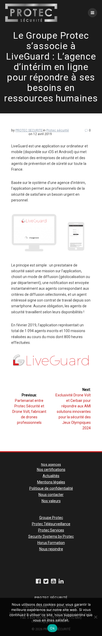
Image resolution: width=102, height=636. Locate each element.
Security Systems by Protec (51, 536)
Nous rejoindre (51, 549)
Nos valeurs (51, 501)
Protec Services (51, 530)
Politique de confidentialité (51, 488)
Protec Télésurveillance (51, 524)
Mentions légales (51, 482)
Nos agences (51, 464)
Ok (52, 628)
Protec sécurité (57, 130)
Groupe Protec (51, 518)
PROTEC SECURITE (29, 130)
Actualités (51, 476)
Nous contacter (51, 495)
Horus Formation (51, 543)
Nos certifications (51, 469)
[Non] (95, 617)
